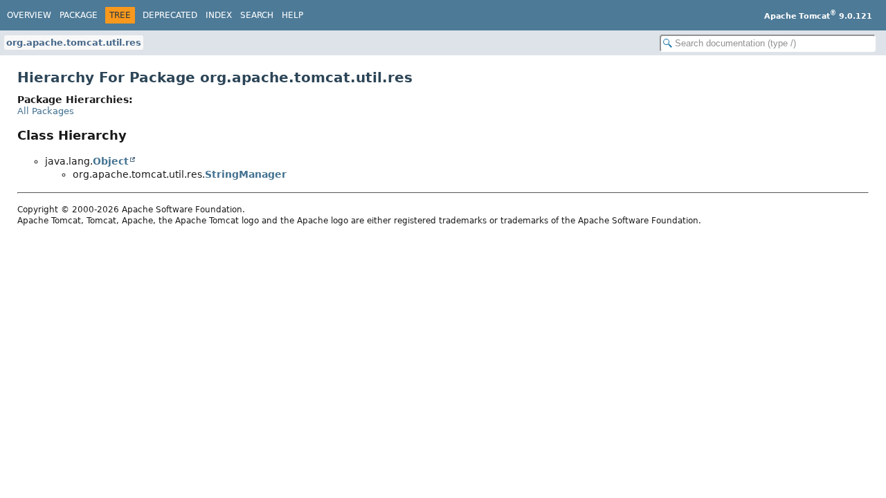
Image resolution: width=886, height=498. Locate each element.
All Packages (45, 111)
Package (79, 15)
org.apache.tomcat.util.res (73, 42)
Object (111, 161)
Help (292, 15)
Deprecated (170, 15)
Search (256, 15)
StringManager (246, 174)
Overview (29, 15)
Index (219, 15)
